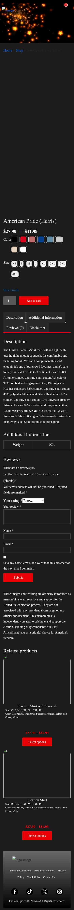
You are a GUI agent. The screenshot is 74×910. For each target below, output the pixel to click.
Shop (19, 50)
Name (8, 530)
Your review (12, 506)
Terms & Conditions (20, 870)
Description (14, 317)
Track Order (33, 877)
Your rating (12, 501)
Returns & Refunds (44, 870)
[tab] (14, 317)
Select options (37, 742)
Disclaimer (37, 328)
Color (7, 239)
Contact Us (49, 877)
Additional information (45, 317)
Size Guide (11, 290)
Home (7, 50)
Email (8, 544)
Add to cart (34, 300)
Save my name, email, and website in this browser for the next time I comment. (36, 565)
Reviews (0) (15, 328)
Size (6, 262)
